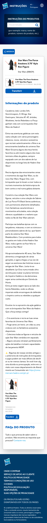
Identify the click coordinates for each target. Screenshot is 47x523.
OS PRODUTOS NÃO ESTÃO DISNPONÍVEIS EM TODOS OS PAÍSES (21, 501)
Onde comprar (12, 471)
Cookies (8, 484)
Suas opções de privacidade (19, 493)
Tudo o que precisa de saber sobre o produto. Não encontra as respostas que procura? (22, 438)
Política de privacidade (17, 477)
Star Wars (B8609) (26, 72)
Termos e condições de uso (19, 481)
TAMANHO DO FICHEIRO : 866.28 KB (28, 84)
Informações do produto (22, 103)
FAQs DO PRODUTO (20, 427)
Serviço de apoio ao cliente (19, 474)
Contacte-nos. (20, 440)
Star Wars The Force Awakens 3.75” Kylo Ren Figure (28, 63)
